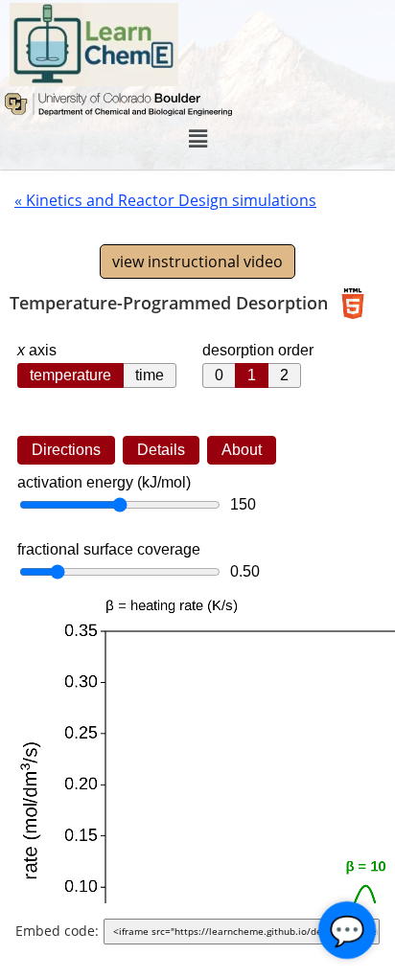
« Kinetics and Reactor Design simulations (165, 200)
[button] (197, 139)
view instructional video (197, 261)
